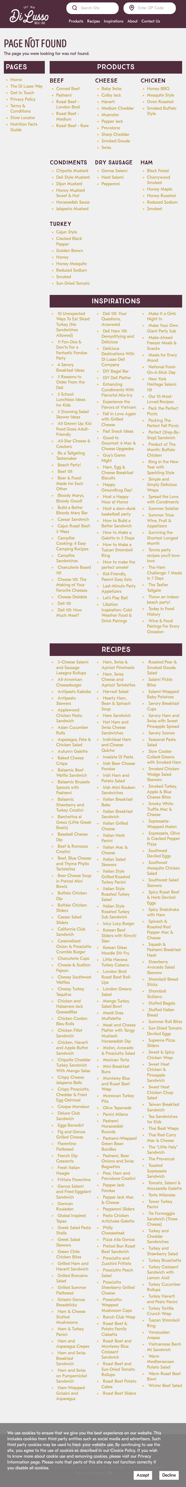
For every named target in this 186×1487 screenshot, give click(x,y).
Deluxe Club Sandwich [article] (68, 1116)
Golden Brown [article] (69, 250)
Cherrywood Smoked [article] (158, 180)
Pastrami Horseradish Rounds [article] (112, 1126)
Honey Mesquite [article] (71, 263)
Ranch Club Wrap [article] (119, 1317)
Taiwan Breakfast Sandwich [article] (163, 1107)
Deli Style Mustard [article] (73, 177)
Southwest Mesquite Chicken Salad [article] (163, 868)
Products (76, 21)
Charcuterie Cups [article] (73, 958)
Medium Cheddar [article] (117, 108)
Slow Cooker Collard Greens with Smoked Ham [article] (164, 757)
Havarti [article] (108, 101)
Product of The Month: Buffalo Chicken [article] (161, 450)
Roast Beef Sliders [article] (119, 1393)
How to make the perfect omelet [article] (118, 565)
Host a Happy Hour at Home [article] (115, 499)
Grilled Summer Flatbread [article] (71, 1290)
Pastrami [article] (64, 95)
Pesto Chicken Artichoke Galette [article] (117, 1218)
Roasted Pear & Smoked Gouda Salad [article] (162, 668)
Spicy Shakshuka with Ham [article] (163, 912)
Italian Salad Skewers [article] (113, 862)
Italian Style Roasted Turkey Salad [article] (115, 894)
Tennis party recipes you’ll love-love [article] (164, 555)
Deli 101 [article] (64, 603)
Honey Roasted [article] (161, 195)
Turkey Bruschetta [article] (164, 1260)
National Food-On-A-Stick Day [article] (161, 369)
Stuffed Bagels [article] (161, 1003)
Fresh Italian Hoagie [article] (68, 1170)
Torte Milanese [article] (161, 1195)
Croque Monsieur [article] (73, 1106)
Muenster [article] (110, 114)
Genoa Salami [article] (114, 170)
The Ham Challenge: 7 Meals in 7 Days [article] (164, 573)
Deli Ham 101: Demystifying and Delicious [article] (117, 337)
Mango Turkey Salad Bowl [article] (115, 1004)
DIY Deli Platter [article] (117, 377)
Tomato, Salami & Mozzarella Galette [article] (164, 1185)
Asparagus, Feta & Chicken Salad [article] (73, 742)
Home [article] (16, 79)
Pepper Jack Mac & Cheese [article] (117, 1200)
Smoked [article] (154, 208)
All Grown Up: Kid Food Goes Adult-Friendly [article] (73, 429)
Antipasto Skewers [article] (66, 701)
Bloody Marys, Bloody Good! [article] (70, 498)
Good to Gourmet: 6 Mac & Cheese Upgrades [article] (118, 443)
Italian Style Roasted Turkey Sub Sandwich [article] (115, 912)
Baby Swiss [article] (111, 88)
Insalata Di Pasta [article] (118, 757)
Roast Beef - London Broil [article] (68, 104)
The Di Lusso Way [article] (26, 86)
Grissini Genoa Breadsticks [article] (70, 1302)
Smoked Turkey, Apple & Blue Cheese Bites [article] (162, 792)
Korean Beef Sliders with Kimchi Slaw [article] (118, 936)
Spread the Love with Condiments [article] (163, 499)
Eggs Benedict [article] (71, 1125)
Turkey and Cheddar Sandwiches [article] (158, 1236)
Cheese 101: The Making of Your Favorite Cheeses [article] (71, 585)
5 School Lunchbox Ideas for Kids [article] (70, 400)
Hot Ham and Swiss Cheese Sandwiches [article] (114, 728)
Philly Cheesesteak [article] (113, 1230)
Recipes (93, 21)
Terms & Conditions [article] (20, 108)
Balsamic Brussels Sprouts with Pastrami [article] (73, 787)
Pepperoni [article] (110, 183)
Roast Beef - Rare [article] (72, 125)
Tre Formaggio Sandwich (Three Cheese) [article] (162, 1219)
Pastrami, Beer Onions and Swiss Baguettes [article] (117, 1161)
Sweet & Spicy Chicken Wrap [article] (160, 1055)
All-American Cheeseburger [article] (69, 682)
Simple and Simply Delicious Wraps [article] (162, 485)
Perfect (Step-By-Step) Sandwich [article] (163, 435)
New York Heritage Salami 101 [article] (161, 385)
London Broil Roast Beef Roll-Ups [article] (116, 977)
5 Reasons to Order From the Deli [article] (70, 382)
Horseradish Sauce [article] (73, 202)
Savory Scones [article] (161, 733)
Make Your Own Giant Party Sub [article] (162, 328)
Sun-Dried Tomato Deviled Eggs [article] (164, 1031)
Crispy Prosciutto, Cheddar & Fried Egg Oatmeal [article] (73, 1095)
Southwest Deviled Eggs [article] (159, 853)
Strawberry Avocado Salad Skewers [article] (161, 967)
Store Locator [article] (22, 117)
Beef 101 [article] (65, 471)
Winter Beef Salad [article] (165, 1385)
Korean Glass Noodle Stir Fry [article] (115, 950)
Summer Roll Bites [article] (165, 1021)
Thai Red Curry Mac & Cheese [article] (161, 1138)
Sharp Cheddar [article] (115, 134)
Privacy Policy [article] (23, 99)
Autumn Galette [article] (73, 751)
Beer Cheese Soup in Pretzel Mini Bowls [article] (73, 881)
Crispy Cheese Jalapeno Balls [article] (70, 1080)
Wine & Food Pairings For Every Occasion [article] (163, 626)
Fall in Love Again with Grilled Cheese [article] (118, 419)
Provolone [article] (110, 128)
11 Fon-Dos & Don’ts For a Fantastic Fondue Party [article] (71, 350)
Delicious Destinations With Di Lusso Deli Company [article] (117, 357)
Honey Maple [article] (159, 189)
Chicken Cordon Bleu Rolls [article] (71, 1021)
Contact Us (150, 21)
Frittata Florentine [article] (74, 1179)
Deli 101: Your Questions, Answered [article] (114, 319)
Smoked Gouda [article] (115, 141)
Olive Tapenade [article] (117, 1107)
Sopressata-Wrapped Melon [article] (162, 824)
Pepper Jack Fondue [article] (112, 1188)
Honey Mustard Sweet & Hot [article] (70, 193)
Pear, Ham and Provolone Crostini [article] (118, 1176)
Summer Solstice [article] (163, 508)
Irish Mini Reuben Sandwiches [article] (118, 790)
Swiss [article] (106, 147)
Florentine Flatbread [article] (66, 1146)
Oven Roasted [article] (160, 101)
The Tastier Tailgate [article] (157, 587)
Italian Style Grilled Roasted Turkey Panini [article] (115, 877)
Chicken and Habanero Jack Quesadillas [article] (69, 1007)
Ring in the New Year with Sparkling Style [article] (162, 467)
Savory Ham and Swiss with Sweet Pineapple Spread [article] (163, 721)
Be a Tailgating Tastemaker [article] (70, 456)
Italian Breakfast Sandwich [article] (117, 814)
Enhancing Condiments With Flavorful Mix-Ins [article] (117, 390)
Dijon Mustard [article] (69, 183)
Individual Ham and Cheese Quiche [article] (116, 745)
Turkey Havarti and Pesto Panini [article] (162, 1299)
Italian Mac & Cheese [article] (114, 850)
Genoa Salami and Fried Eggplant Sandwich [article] (73, 1192)
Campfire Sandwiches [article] (67, 558)
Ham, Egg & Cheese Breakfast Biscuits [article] (117, 473)
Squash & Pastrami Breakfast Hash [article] (164, 950)
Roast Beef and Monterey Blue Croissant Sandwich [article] (116, 1349)
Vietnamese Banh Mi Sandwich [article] (164, 1347)
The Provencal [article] (161, 1159)
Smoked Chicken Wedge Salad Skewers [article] (163, 774)
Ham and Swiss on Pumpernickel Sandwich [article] (71, 1376)
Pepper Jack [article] (112, 121)
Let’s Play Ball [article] (115, 598)
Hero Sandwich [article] (117, 715)
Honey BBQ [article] (158, 88)
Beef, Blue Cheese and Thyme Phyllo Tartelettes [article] (73, 864)
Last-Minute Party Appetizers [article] (118, 589)
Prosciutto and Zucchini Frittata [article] (116, 1261)
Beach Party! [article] (69, 465)
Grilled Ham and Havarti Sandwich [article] (72, 1266)
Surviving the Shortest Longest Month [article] (162, 538)
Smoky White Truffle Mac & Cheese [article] (160, 809)
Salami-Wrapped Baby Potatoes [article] (163, 694)
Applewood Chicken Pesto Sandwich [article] (69, 716)
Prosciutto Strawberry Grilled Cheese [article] (118, 1288)
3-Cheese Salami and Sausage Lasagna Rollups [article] (72, 668)
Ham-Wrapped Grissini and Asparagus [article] (70, 1393)
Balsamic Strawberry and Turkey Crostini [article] (70, 805)
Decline (169, 1475)
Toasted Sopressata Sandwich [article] (157, 1171)
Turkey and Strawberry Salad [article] (162, 1251)
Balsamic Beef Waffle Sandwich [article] (71, 773)
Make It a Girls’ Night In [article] (161, 316)
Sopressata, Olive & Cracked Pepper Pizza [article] (163, 839)
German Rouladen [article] (65, 1206)
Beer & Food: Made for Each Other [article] (69, 484)
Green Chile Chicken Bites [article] (68, 1254)
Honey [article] (62, 257)
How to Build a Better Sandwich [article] (116, 523)
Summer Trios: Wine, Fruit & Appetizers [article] (160, 521)
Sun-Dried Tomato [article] (73, 283)
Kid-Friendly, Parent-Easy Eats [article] (116, 576)
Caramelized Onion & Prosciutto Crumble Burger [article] (73, 947)
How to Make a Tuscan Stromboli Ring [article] (117, 550)
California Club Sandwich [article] (70, 932)
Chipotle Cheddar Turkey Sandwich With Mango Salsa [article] (73, 1065)
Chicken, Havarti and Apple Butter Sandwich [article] (72, 1048)
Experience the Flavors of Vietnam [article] (118, 404)
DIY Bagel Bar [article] (116, 371)
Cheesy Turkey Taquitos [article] (70, 991)
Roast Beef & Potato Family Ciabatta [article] (114, 1329)
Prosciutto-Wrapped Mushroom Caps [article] (116, 1305)
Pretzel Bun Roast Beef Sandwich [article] (118, 1249)
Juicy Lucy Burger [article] (118, 923)
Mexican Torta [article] (116, 1060)
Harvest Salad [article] (115, 691)
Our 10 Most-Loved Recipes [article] (160, 399)
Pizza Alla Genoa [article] (119, 1239)
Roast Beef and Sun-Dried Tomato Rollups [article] (118, 1369)
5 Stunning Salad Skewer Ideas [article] (72, 414)
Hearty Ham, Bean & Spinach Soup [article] (116, 704)
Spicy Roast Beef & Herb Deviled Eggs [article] (163, 898)
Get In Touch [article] (22, 92)
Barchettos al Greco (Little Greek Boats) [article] (73, 822)
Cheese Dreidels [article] (72, 597)
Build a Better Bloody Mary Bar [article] (72, 510)
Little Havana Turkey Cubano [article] (115, 962)
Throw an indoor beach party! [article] (163, 599)
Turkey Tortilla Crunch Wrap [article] (160, 1311)
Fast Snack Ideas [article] (118, 431)
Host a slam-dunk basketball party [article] (118, 511)
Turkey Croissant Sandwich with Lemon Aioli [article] (162, 1272)
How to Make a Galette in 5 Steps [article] (117, 535)
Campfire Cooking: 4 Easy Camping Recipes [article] (72, 544)
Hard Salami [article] (112, 177)
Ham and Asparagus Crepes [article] (72, 1344)
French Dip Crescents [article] (67, 1158)
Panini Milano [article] (115, 1114)
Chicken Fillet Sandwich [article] (69, 1033)
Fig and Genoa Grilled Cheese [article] (70, 1134)
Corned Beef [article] (68, 88)
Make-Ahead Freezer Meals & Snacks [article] (162, 343)
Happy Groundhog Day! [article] (116, 487)
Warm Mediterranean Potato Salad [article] (160, 1362)
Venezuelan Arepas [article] (158, 1335)
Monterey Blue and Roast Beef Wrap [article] (115, 1084)
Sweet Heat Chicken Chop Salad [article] (160, 1093)
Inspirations (114, 21)
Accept (143, 1475)
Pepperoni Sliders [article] (118, 1209)
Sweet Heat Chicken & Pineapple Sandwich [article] (158, 1072)
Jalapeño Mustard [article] (72, 208)
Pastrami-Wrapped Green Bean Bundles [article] (119, 1144)
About (132, 21)
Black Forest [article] (158, 170)
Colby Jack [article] (111, 95)
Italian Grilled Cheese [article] (114, 826)
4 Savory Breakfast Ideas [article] (70, 367)
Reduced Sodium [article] (162, 202)
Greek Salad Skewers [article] (68, 1242)
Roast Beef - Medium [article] (67, 116)
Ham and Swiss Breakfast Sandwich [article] (70, 1358)
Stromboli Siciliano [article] (156, 994)
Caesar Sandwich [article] (73, 519)
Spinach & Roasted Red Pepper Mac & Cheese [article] (160, 929)
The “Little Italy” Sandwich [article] (162, 1150)
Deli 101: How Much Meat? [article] (69, 613)
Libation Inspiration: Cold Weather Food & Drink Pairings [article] (116, 613)
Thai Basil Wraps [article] (163, 1128)
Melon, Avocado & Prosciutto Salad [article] (118, 1050)
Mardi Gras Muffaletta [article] (112, 1015)
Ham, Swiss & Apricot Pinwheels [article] (117, 665)
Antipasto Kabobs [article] (74, 691)
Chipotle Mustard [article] (72, 170)
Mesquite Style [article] (160, 95)
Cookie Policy (122, 1450)
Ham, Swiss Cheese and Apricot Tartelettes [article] (118, 680)
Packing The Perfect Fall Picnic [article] (163, 423)
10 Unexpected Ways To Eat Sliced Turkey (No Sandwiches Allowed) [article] (73, 324)
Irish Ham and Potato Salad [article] (115, 778)
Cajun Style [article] (66, 232)
